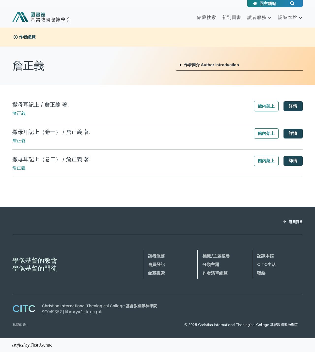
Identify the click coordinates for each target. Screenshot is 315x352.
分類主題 (211, 264)
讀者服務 (256, 17)
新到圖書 (231, 17)
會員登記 (156, 264)
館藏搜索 (206, 17)
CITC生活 (266, 264)
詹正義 (19, 113)
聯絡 (261, 273)
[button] (239, 65)
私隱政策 (19, 324)
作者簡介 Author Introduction (211, 64)
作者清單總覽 (215, 273)
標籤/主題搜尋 (216, 255)
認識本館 (287, 17)
